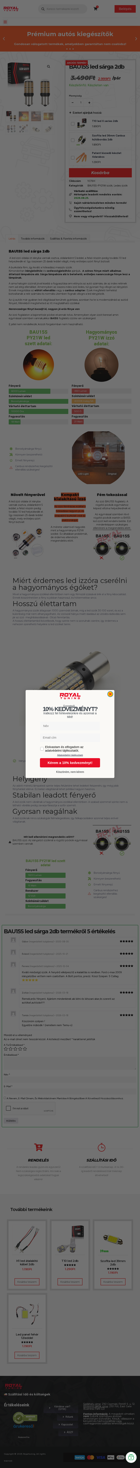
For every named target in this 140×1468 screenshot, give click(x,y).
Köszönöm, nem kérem (70, 771)
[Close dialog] (110, 694)
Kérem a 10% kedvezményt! (70, 763)
